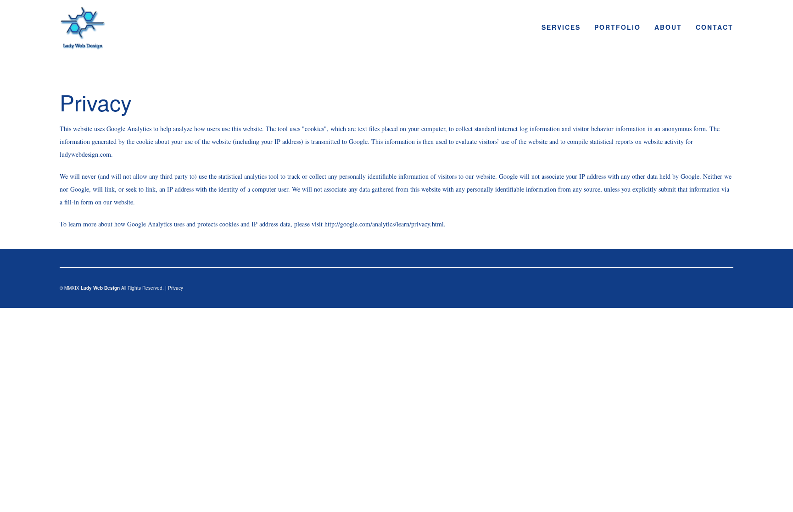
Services (561, 27)
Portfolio (617, 27)
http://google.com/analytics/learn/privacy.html (384, 224)
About (668, 27)
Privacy (175, 288)
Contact (714, 27)
